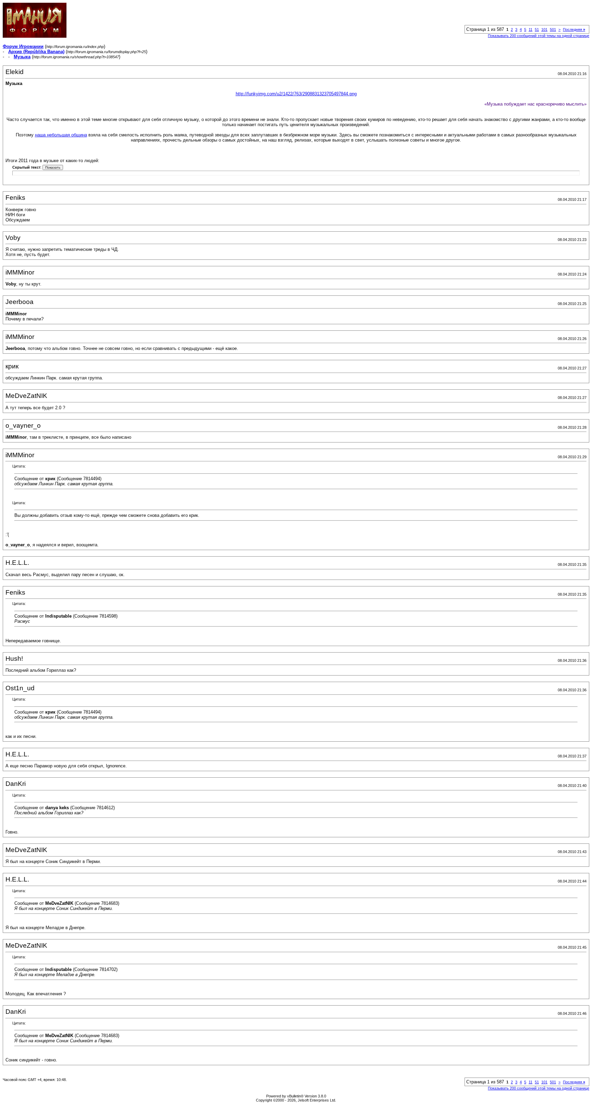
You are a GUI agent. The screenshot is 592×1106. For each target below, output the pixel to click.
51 (537, 29)
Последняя (574, 29)
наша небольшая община (61, 134)
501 (553, 29)
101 (544, 29)
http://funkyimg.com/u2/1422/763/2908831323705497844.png (296, 93)
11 (530, 29)
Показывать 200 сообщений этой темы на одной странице (538, 36)
